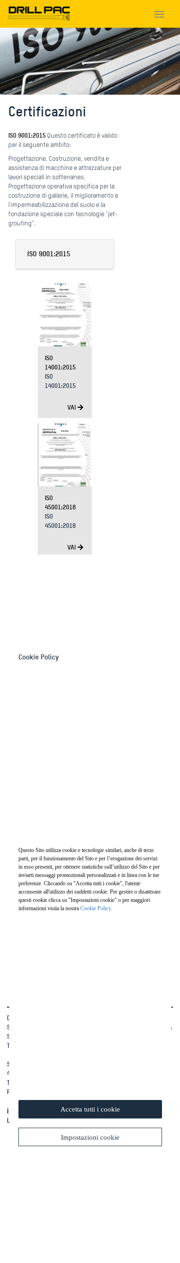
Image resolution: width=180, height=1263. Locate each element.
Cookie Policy (95, 908)
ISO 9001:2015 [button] (48, 253)
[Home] (39, 11)
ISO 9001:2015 (27, 135)
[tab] (65, 254)
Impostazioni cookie (90, 1137)
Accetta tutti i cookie (90, 1109)
